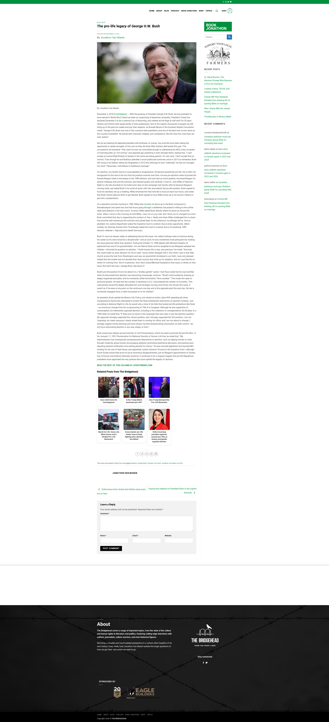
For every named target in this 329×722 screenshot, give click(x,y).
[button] (227, 11)
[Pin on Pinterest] (151, 454)
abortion (134, 463)
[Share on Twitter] (142, 454)
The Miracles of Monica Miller (217, 116)
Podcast (175, 11)
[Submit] (229, 37)
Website (168, 536)
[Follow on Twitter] (228, 2)
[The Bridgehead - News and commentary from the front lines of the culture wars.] (114, 11)
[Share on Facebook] (137, 454)
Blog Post (101, 22)
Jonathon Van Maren (113, 37)
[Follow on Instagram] (226, 2)
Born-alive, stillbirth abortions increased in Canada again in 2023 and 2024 (217, 154)
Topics (208, 11)
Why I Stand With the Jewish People (217, 110)
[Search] (217, 11)
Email (135, 536)
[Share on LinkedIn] (156, 454)
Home (151, 11)
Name (103, 536)
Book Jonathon (189, 11)
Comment (104, 514)
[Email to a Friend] (147, 454)
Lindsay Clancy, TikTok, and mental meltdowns (216, 90)
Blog (166, 11)
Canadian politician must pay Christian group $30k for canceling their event (217, 139)
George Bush (142, 463)
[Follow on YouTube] (230, 2)
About (159, 11)
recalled (147, 204)
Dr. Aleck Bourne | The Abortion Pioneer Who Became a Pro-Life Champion (218, 80)
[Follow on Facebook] (223, 2)
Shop (201, 11)
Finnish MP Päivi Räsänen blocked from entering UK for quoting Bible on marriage (217, 100)
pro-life (180, 463)
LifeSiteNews (120, 114)
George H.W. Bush (154, 463)
